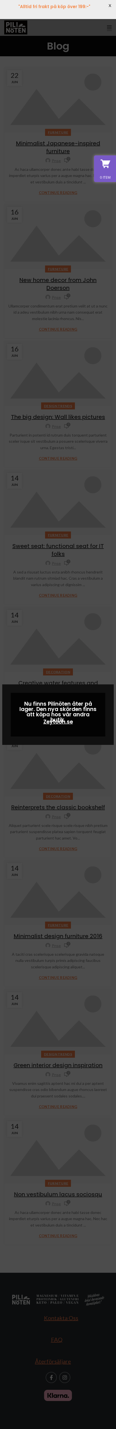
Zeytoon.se (58, 722)
